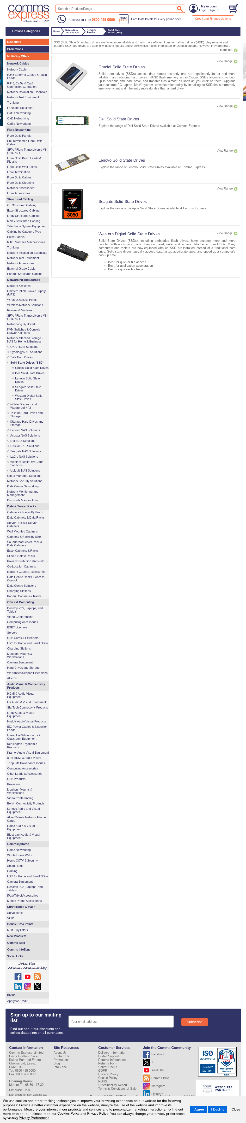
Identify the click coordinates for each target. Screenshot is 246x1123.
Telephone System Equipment (26, 226)
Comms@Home (18, 844)
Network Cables (18, 63)
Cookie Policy (107, 1078)
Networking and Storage (23, 280)
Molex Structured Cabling (23, 221)
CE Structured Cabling (22, 205)
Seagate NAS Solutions (25, 451)
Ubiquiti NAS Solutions (25, 470)
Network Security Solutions (24, 481)
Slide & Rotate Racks (21, 556)
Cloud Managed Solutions (24, 476)
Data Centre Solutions (21, 585)
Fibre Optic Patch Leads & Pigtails (24, 160)
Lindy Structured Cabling (23, 216)
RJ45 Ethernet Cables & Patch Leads (27, 76)
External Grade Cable (21, 268)
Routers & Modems (19, 310)
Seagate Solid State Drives (122, 201)
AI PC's (12, 678)
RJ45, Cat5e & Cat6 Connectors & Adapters (22, 85)
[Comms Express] (29, 22)
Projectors (13, 784)
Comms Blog (16, 943)
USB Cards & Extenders (22, 638)
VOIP (10, 918)
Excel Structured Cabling (23, 210)
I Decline (217, 1109)
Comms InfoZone (19, 949)
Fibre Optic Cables (19, 177)
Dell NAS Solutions (22, 441)
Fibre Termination (18, 172)
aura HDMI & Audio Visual (24, 758)
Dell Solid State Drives (118, 119)
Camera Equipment (20, 662)
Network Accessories (20, 188)
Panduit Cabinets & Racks (24, 596)
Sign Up (214, 10)
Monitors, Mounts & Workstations (19, 655)
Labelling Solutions (19, 108)
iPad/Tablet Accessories (22, 895)
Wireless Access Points (22, 299)
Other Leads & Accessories (24, 773)
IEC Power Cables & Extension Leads (27, 728)
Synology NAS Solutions (26, 352)
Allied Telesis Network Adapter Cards (27, 819)
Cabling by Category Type (24, 231)
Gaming (12, 871)
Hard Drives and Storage (23, 667)
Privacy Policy (97, 1113)
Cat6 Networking (18, 118)
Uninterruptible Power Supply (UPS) (26, 293)
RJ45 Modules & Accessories (26, 242)
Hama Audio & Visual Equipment (21, 827)
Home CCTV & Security (22, 860)
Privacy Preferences (34, 1118)
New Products (16, 936)
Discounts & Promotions (22, 500)
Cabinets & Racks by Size (24, 536)
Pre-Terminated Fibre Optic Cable (24, 142)
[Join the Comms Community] (27, 966)
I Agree (198, 1109)
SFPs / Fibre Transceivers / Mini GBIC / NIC (27, 151)
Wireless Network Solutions (25, 305)
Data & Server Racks (21, 506)
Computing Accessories (22, 622)
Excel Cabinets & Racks (22, 550)
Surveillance (15, 913)
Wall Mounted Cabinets (22, 531)
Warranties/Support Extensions (27, 673)
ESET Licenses (17, 627)
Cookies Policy (68, 1113)
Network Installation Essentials (27, 92)
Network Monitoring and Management (22, 493)
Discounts (14, 42)
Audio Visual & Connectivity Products (26, 686)
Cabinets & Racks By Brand (25, 512)
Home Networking (19, 850)
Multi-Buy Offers (18, 56)
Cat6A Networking (19, 113)
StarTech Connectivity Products (27, 707)
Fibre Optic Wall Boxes (22, 167)
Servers (12, 632)
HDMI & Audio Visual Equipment (20, 695)
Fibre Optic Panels (19, 135)
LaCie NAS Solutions (24, 456)
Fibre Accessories (18, 193)
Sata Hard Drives (21, 357)
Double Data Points (20, 924)
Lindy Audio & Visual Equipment (20, 714)
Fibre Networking (19, 129)
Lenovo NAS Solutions (25, 430)
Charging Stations (19, 591)
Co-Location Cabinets (21, 566)
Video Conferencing (20, 617)
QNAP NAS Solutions (24, 347)
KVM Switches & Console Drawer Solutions (23, 331)
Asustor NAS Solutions (25, 435)
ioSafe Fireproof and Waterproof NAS (23, 406)
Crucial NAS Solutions (24, 446)
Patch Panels (16, 237)
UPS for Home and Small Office (27, 643)
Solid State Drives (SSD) (26, 362)
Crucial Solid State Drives (121, 67)
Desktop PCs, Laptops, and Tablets (25, 610)
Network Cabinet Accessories (26, 571)
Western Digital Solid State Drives (129, 233)
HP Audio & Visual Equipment (26, 702)
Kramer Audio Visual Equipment (28, 752)
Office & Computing (20, 602)
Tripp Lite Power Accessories (26, 763)
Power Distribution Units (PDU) (27, 561)
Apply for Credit (17, 1001)
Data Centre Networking (23, 486)
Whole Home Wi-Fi (19, 855)
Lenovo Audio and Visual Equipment (23, 810)
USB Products (16, 779)
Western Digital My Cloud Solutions (26, 463)
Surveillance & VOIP (21, 907)
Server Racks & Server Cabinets (22, 524)
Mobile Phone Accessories (24, 901)
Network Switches (19, 286)
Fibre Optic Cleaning (20, 182)
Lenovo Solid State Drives (121, 160)
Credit (11, 995)
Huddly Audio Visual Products (26, 721)
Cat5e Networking (19, 123)
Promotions (15, 49)
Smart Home (15, 866)
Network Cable (17, 69)
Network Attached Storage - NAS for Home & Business (25, 340)
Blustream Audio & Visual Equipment (23, 836)
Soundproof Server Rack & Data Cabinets (24, 543)
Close (236, 1109)
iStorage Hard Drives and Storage (26, 423)
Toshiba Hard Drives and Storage (26, 414)
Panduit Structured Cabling (25, 274)
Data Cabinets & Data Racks (25, 517)
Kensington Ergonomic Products (22, 745)
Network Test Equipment (23, 97)
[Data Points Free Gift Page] (151, 23)
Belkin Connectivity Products (25, 803)
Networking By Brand (21, 324)
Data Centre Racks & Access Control (25, 578)
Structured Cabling (20, 199)
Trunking (13, 102)
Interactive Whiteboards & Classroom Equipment (24, 737)
